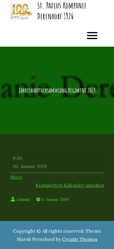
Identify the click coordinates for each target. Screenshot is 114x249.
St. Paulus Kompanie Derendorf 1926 (62, 10)
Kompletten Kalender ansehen (70, 185)
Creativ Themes (79, 239)
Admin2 (23, 199)
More (16, 177)
